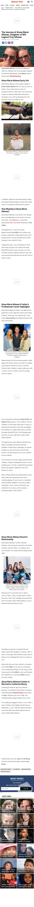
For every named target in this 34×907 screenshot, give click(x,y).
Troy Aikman (13, 220)
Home (2, 5)
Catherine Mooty (5, 771)
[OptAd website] (26, 119)
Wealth (18, 5)
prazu (17, 39)
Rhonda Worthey (26, 769)
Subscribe (25, 788)
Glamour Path (17, 2)
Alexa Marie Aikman (6, 769)
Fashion (12, 5)
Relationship (24, 5)
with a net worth (15, 222)
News (7, 5)
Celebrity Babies (9, 7)
